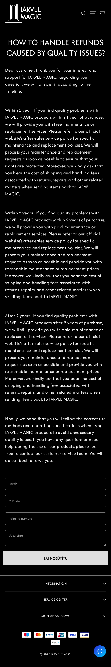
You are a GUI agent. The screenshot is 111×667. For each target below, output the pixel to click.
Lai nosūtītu (55, 558)
